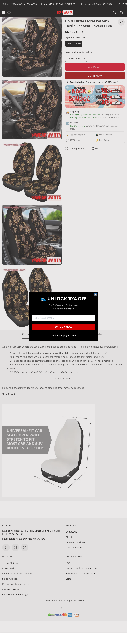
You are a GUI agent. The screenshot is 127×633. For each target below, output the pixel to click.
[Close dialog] (95, 294)
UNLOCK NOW (63, 327)
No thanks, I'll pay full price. (63, 335)
